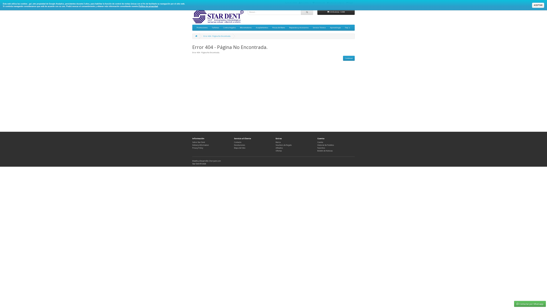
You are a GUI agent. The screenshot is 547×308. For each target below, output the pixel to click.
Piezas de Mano (278, 27)
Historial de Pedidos (325, 145)
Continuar (349, 58)
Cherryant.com (215, 161)
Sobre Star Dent (198, 142)
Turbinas (215, 27)
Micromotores (246, 27)
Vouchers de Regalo (284, 145)
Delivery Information (200, 145)
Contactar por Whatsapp (531, 303)
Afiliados (279, 148)
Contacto (237, 142)
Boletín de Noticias (325, 151)
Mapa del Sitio (239, 148)
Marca (278, 142)
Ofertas (279, 151)
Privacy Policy (197, 148)
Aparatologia (335, 27)
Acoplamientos (262, 27)
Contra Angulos (229, 27)
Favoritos (321, 148)
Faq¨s (347, 27)
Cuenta (320, 142)
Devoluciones (239, 145)
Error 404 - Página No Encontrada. (217, 36)
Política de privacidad (148, 6)
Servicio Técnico (319, 27)
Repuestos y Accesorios (299, 27)
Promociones (202, 27)
